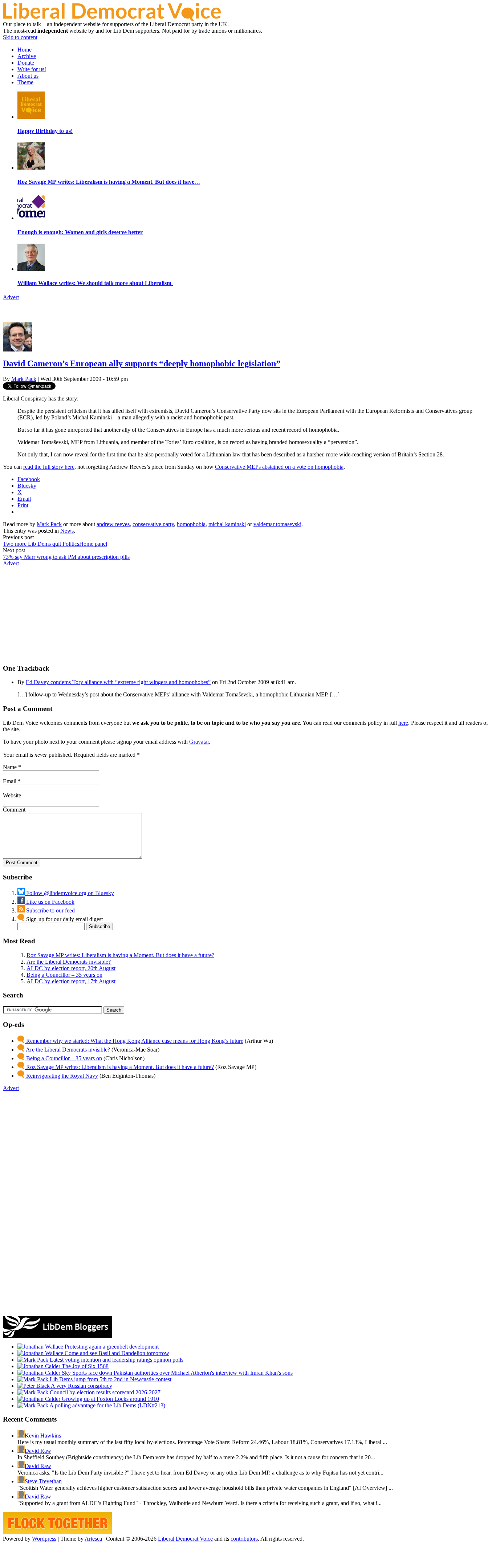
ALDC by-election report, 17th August (71, 981)
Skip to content (20, 37)
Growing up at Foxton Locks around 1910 (109, 1399)
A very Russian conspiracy (81, 1386)
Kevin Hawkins (43, 1435)
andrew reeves (113, 524)
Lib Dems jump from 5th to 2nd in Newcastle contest (109, 1379)
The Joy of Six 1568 (84, 1366)
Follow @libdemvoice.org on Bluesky (69, 893)
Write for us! (31, 69)
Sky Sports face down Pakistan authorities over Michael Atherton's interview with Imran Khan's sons (176, 1373)
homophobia (191, 524)
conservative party (153, 524)
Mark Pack (23, 379)
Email (9, 781)
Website (12, 795)
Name (10, 767)
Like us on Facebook (49, 902)
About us (27, 76)
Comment (14, 809)
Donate (25, 63)
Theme (25, 82)
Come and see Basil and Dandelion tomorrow (116, 1353)
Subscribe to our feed (50, 910)
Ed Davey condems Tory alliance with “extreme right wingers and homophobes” (118, 682)
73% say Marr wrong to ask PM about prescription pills (66, 557)
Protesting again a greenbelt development (111, 1346)
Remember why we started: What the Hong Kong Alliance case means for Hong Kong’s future (134, 1041)
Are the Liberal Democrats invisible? (69, 962)
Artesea (93, 1539)
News (67, 531)
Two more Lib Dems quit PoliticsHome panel (55, 544)
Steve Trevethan (43, 1481)
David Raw (38, 1451)
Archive (26, 56)
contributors (244, 1539)
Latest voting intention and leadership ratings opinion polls (115, 1360)
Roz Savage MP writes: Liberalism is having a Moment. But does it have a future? (120, 955)
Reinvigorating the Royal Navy (61, 1076)
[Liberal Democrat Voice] (112, 19)
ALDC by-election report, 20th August (71, 968)
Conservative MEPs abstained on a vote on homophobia (279, 467)
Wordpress (44, 1539)
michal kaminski (227, 524)
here (403, 723)
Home (24, 49)
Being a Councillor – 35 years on (64, 975)
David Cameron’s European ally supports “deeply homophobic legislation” (141, 363)
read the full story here (48, 467)
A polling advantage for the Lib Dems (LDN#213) (106, 1405)
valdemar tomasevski (277, 524)
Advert (11, 297)
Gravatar (199, 742)
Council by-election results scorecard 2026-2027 (104, 1392)
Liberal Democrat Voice (185, 1539)
